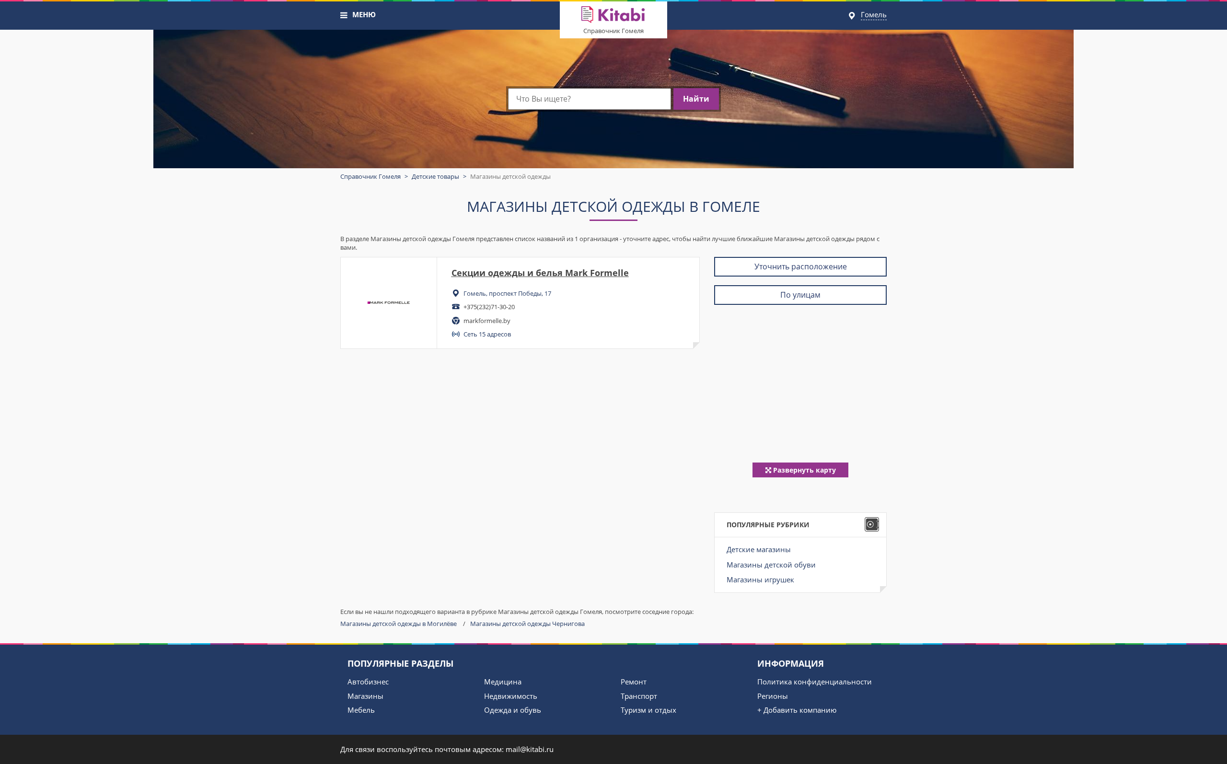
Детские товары (435, 176)
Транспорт (639, 696)
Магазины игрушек (760, 579)
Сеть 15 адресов (487, 334)
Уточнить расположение (800, 266)
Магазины (365, 696)
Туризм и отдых (648, 710)
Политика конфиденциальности (814, 681)
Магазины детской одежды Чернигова (527, 623)
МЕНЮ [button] (364, 14)
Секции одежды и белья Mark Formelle (540, 272)
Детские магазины (759, 549)
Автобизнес (368, 681)
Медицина (502, 681)
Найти (696, 98)
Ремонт (634, 681)
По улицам (800, 294)
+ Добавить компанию (796, 710)
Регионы (772, 696)
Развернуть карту (803, 470)
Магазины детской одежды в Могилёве (398, 623)
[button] (344, 15)
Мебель (361, 710)
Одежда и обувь (512, 710)
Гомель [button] (874, 14)
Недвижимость (510, 696)
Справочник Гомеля (613, 30)
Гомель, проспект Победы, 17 (507, 293)
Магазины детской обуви (771, 564)
